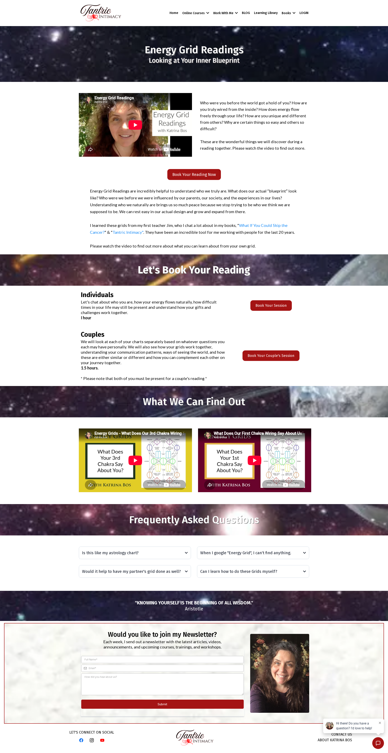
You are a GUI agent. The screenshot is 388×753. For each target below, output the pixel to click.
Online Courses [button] (194, 13)
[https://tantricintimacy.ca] (100, 13)
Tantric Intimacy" (128, 232)
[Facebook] (81, 740)
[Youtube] (102, 740)
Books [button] (287, 13)
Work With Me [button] (223, 13)
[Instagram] (91, 740)
